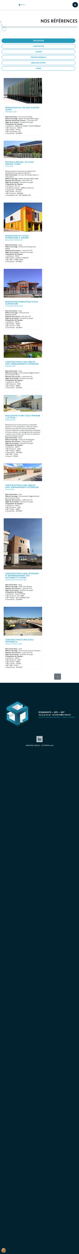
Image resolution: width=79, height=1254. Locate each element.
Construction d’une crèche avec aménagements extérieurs (22, 363)
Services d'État (38, 63)
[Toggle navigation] (75, 4)
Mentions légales (33, 745)
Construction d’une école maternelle (19, 640)
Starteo (46, 745)
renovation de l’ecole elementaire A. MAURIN (17, 237)
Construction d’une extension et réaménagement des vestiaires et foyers (22, 575)
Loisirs (38, 52)
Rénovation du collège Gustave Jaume (22, 108)
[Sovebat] (22, 5)
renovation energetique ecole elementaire (21, 303)
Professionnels (38, 57)
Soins (38, 68)
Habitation (38, 46)
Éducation (38, 40)
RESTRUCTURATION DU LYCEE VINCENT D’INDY (19, 163)
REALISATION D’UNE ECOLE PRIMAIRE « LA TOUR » (22, 416)
